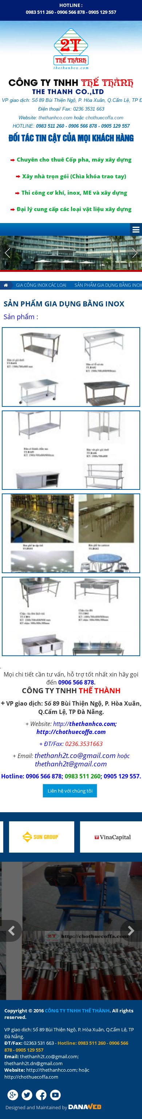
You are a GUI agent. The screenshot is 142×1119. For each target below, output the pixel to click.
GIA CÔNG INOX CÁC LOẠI (41, 285)
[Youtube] (55, 1095)
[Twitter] (26, 1095)
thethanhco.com (55, 117)
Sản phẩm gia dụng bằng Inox (64, 304)
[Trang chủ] (5, 285)
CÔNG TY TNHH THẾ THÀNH (77, 1010)
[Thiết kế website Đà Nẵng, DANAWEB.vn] (84, 1107)
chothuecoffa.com (104, 117)
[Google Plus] (12, 1095)
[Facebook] (41, 1095)
